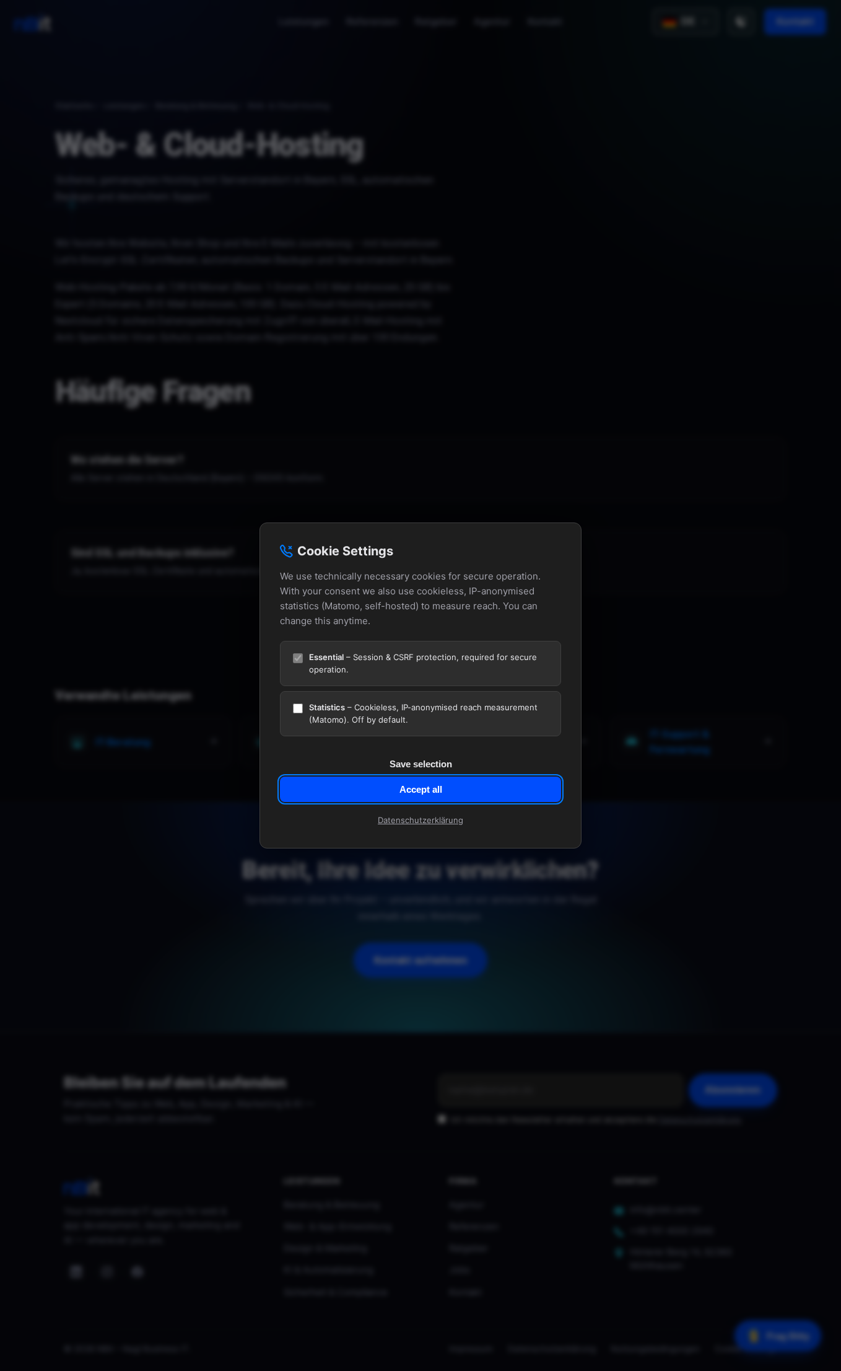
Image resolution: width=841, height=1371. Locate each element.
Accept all (420, 789)
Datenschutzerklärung (420, 820)
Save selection (421, 764)
